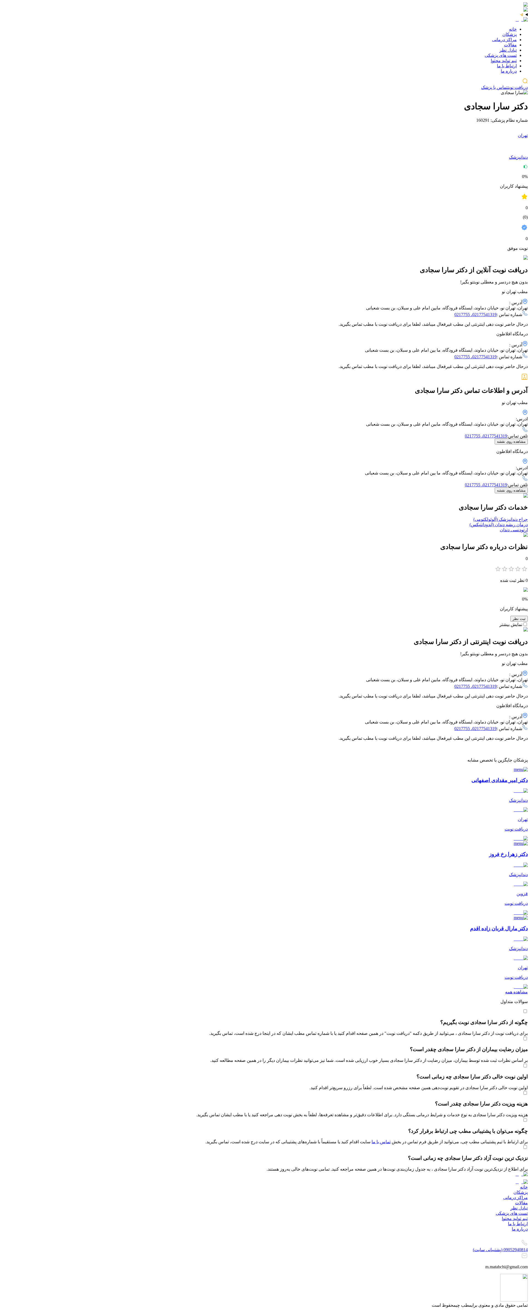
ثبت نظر (519, 619)
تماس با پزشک (494, 87)
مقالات (510, 45)
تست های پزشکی (501, 55)
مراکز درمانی (504, 39)
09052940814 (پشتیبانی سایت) (500, 1249)
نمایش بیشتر (510, 624)
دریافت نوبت (518, 87)
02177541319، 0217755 (475, 314)
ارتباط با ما (507, 65)
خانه (513, 29)
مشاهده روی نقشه (511, 441)
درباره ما (509, 71)
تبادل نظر (508, 50)
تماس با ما (381, 1141)
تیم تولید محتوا (504, 60)
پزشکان (509, 34)
